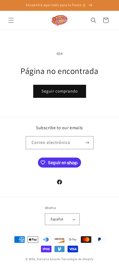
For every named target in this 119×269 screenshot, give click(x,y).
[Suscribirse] (87, 142)
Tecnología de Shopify (77, 259)
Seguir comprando (60, 91)
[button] (11, 20)
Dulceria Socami (49, 259)
